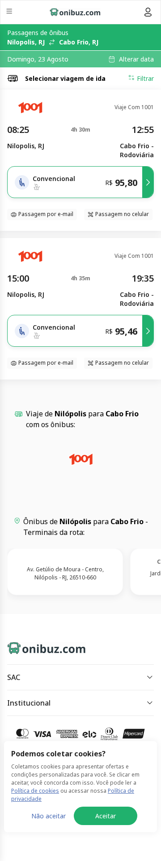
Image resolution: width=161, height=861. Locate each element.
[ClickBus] (38, 646)
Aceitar (105, 816)
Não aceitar (48, 816)
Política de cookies (35, 791)
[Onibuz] (75, 12)
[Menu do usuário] (148, 12)
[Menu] (10, 12)
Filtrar (145, 78)
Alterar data (136, 59)
